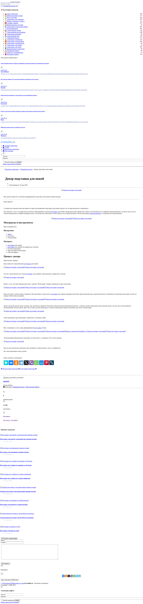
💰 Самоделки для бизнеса (14, 39)
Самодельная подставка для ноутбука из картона (17, 517)
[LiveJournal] (51, 362)
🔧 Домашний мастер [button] (9, 6)
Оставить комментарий (10, 538)
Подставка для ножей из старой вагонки (14, 504)
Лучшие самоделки (10, 146)
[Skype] (77, 576)
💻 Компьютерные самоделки (15, 49)
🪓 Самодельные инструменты (15, 32)
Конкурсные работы (32, 387)
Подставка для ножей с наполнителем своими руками (18, 439)
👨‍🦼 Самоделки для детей (13, 47)
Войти (19, 162)
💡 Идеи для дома (11, 17)
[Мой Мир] (41, 362)
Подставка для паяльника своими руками (14, 452)
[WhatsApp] (36, 362)
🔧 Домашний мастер (12, 38)
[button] (4, 154)
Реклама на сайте (19, 583)
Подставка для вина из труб (9, 531)
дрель (9, 234)
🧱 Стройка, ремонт (11, 23)
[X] (26, 362)
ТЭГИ (6, 147)
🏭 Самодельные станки (13, 30)
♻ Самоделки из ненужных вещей (16, 27)
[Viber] (31, 362)
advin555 (6, 381)
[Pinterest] (46, 362)
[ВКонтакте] (11, 362)
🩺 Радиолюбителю (11, 28)
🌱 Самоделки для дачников (14, 19)
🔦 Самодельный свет (12, 36)
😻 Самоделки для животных (14, 43)
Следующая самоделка (27, 369)
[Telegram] (21, 362)
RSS (11, 583)
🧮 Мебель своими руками (14, 15)
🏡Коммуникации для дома (14, 25)
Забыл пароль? (7, 164)
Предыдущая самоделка (10, 369)
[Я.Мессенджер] (6, 362)
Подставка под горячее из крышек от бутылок (16, 465)
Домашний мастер (26, 169)
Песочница (6, 583)
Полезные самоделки (12, 169)
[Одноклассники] (16, 362)
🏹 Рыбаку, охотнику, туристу (15, 21)
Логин (5, 156)
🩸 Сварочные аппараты (13, 34)
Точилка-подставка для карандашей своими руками (18, 491)
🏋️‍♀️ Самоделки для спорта (13, 45)
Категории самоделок (11, 149)
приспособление (95, 213)
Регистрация (16, 164)
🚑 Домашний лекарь (12, 51)
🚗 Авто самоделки (11, 14)
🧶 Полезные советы (12, 54)
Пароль (5, 158)
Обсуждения (8, 151)
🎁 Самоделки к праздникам (14, 41)
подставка (54, 211)
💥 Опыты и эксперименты (14, 52)
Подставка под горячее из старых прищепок (15, 478)
